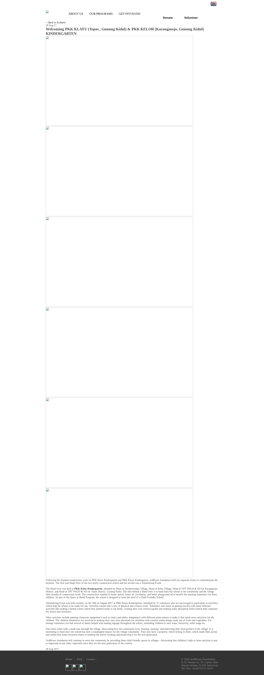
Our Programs (101, 13)
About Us (75, 13)
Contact (91, 659)
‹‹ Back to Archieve (56, 22)
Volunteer (191, 17)
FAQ (79, 659)
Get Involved (129, 13)
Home (69, 659)
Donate (168, 17)
